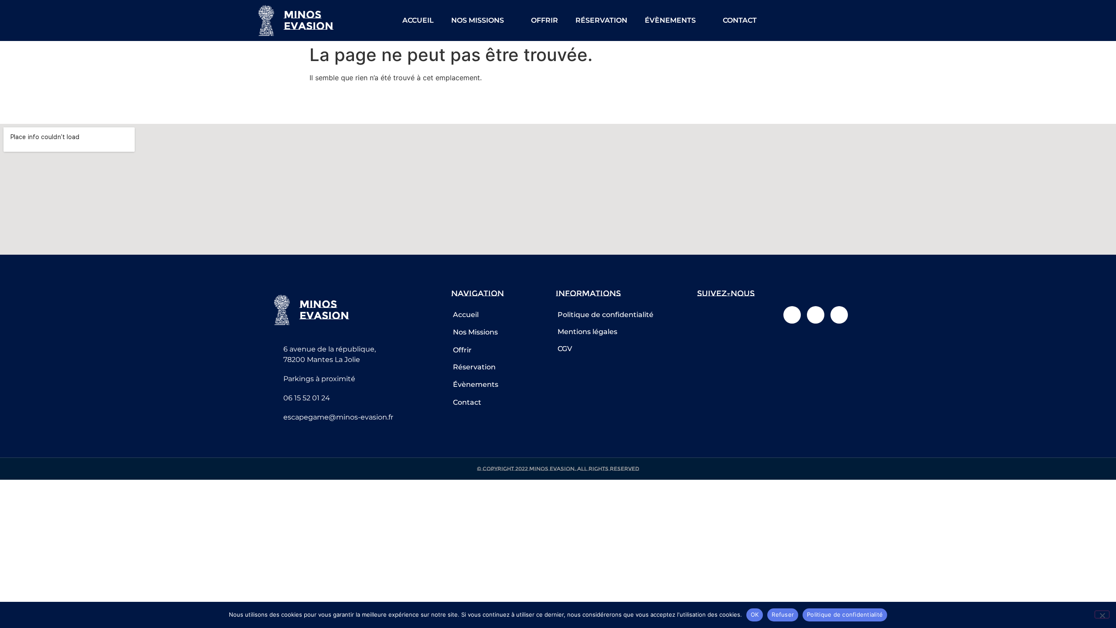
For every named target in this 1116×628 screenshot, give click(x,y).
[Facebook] (830, 20)
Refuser (783, 614)
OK (755, 614)
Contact (740, 20)
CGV (565, 349)
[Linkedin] (869, 20)
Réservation (601, 20)
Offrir (544, 20)
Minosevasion (308, 20)
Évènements (670, 20)
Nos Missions (477, 20)
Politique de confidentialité (605, 315)
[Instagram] (849, 20)
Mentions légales (587, 332)
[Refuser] (1102, 614)
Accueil (418, 20)
